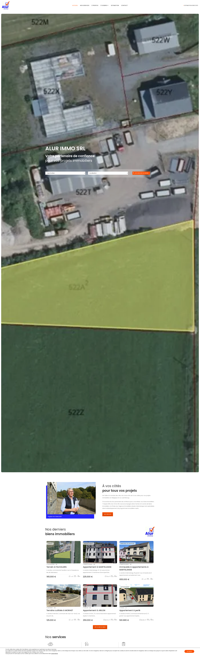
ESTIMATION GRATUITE (190, 5)
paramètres (54, 653)
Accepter (189, 651)
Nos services (107, 514)
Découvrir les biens (100, 627)
